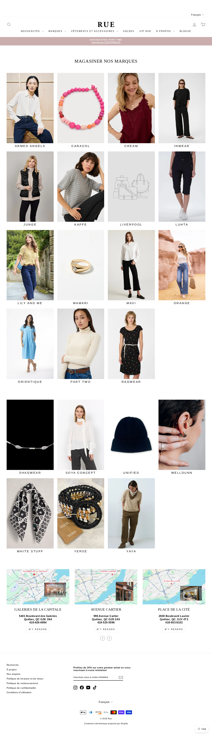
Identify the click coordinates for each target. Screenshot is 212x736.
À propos (164, 31)
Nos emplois (13, 674)
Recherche (13, 665)
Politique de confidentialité (21, 688)
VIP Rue (145, 31)
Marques (56, 31)
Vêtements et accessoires (93, 31)
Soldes (128, 31)
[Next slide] (109, 638)
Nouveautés (31, 31)
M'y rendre (38, 629)
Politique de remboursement (22, 683)
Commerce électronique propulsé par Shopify (106, 723)
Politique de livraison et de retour (25, 678)
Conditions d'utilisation (19, 692)
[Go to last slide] (102, 638)
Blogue (185, 31)
